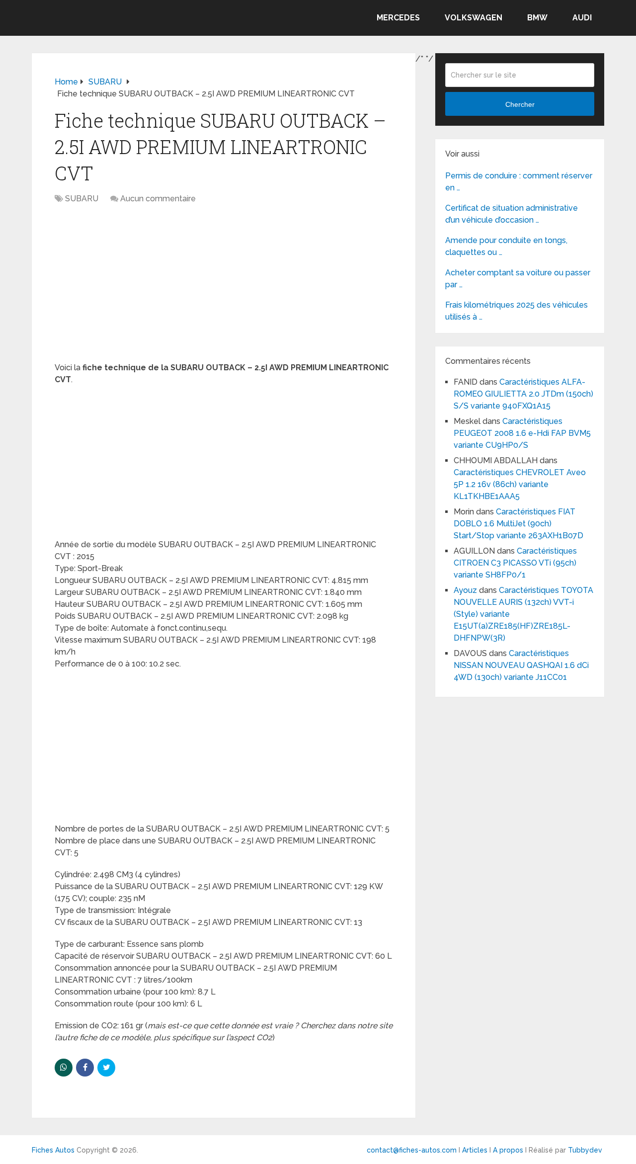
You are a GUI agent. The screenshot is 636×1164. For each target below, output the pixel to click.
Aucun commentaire (158, 198)
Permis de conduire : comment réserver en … (518, 181)
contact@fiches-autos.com (412, 1150)
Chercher (520, 104)
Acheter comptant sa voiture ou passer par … (517, 278)
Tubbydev (585, 1150)
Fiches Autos (53, 1150)
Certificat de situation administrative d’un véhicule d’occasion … (511, 214)
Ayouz (465, 590)
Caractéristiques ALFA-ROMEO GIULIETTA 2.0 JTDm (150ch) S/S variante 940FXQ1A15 (523, 394)
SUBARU (81, 198)
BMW (537, 17)
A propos (508, 1150)
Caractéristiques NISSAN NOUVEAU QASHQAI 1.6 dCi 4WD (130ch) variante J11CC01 (521, 665)
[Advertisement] (224, 288)
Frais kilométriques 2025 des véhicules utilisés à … (516, 311)
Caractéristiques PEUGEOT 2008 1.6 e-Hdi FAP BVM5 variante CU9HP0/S (522, 433)
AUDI (582, 17)
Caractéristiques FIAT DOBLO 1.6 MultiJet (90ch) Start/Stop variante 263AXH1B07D (518, 523)
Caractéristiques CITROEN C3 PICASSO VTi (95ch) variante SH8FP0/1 (515, 563)
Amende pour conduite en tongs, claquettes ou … (506, 246)
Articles (474, 1150)
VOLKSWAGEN (473, 17)
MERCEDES (398, 17)
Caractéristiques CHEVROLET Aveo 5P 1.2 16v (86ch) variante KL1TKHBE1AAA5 (520, 484)
